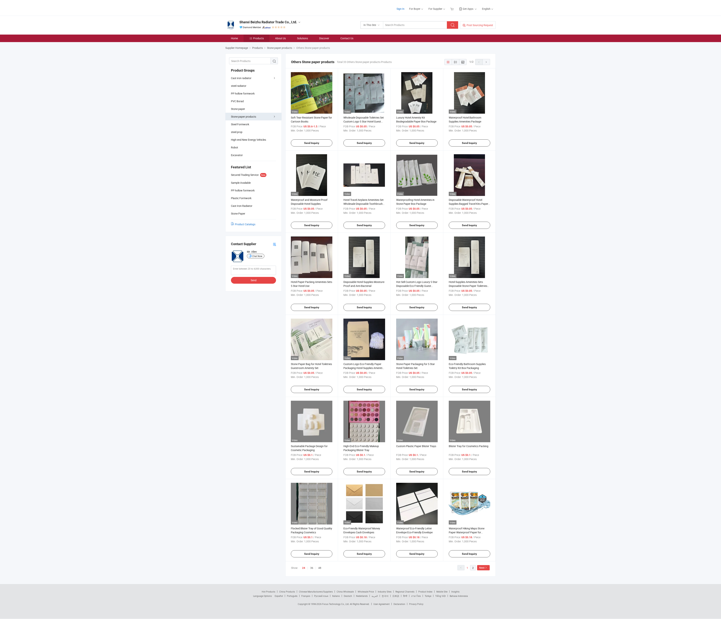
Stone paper (238, 109)
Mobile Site (441, 591)
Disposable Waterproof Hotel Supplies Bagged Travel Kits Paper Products (468, 203)
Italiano (336, 595)
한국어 (385, 595)
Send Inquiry (311, 142)
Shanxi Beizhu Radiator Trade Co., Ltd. (268, 22)
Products (258, 38)
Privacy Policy (416, 603)
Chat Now (257, 256)
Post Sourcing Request (480, 25)
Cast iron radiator (241, 78)
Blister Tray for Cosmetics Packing (468, 446)
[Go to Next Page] (486, 62)
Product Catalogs (245, 224)
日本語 (395, 595)
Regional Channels (404, 591)
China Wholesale (345, 591)
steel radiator (238, 86)
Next (482, 567)
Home (234, 38)
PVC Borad (237, 101)
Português (292, 595)
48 (319, 568)
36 (311, 568)
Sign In (400, 9)
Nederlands (362, 595)
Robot (234, 147)
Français (305, 595)
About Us (280, 38)
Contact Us (346, 38)
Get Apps (468, 9)
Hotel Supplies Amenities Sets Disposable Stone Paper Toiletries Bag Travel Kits (468, 286)
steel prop (236, 132)
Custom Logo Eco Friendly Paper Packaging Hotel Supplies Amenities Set (364, 368)
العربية (375, 595)
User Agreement (381, 603)
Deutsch (348, 595)
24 (303, 567)
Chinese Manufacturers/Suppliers (316, 591)
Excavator (237, 155)
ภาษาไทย (416, 595)
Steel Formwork (240, 124)
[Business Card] (274, 244)
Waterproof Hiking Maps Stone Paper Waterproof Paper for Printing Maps (466, 532)
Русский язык (321, 595)
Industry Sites (384, 591)
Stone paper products (243, 116)
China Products (287, 591)
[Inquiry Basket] (452, 9)
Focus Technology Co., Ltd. (336, 603)
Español (279, 595)
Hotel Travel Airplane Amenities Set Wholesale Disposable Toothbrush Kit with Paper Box (363, 203)
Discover (324, 38)
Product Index (425, 591)
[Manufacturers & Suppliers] (249, 7)
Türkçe (428, 595)
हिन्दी (405, 595)
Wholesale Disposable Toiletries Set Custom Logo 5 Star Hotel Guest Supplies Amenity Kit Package (363, 121)
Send (253, 280)
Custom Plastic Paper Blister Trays (416, 446)
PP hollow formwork (243, 93)
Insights (455, 591)
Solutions (302, 38)
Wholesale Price (366, 591)
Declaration (399, 603)
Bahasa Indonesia (459, 595)
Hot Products (268, 591)
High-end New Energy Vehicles (248, 139)
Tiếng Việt (440, 595)
